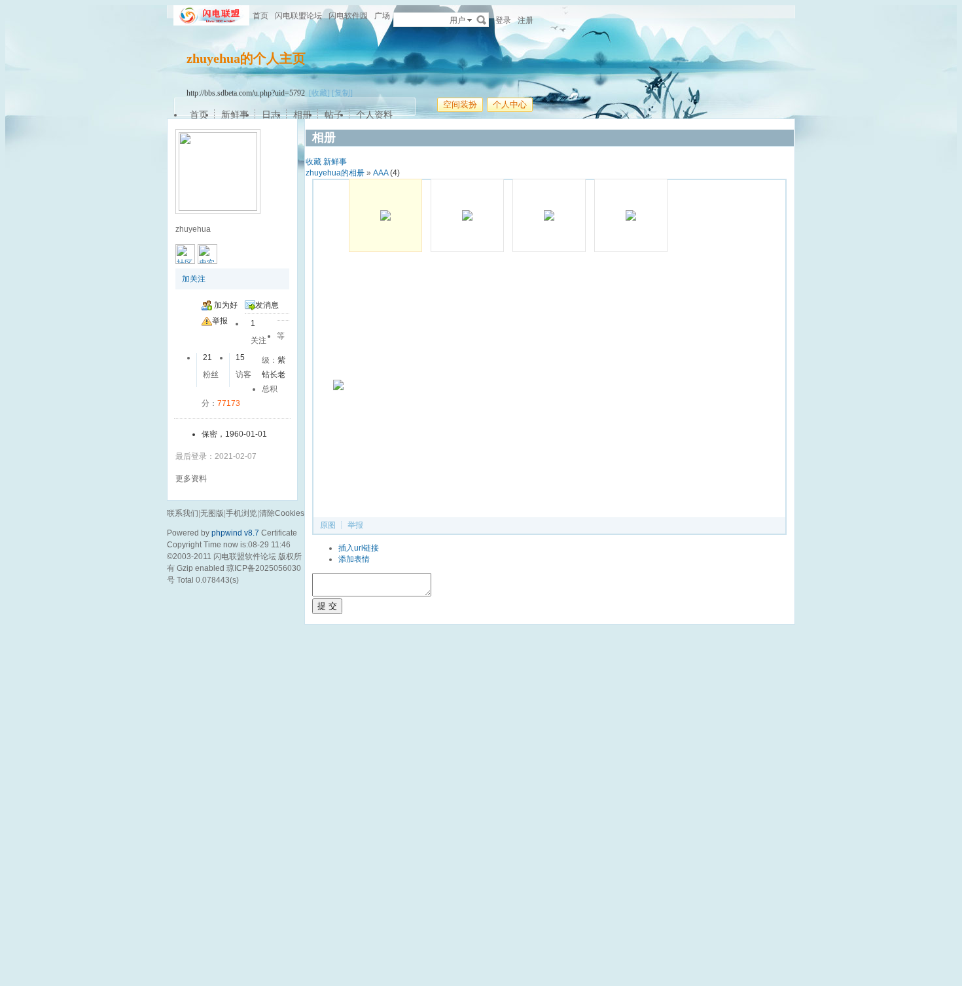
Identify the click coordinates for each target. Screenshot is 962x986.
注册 (525, 20)
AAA (380, 172)
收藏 (313, 161)
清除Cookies (281, 513)
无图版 (212, 513)
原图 (328, 525)
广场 (382, 16)
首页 (260, 16)
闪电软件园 (348, 16)
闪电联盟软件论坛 (244, 556)
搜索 (481, 20)
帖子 (334, 114)
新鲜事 (235, 114)
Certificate (279, 533)
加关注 (193, 278)
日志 (271, 114)
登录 (503, 20)
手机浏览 (241, 513)
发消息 (267, 305)
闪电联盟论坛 (298, 16)
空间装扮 (460, 104)
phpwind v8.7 (235, 533)
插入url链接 (358, 548)
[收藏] (319, 93)
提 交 (327, 606)
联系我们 (182, 513)
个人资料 (374, 114)
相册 (302, 114)
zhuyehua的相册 (335, 172)
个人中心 (510, 104)
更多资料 (191, 478)
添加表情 (354, 559)
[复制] (342, 93)
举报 (220, 320)
